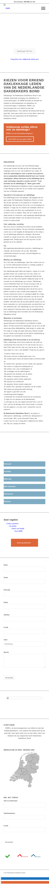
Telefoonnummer (9, 813)
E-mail (6, 627)
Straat (6, 577)
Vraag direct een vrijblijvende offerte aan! (24, 59)
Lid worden (12, 526)
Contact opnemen (12, 523)
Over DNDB (18, 531)
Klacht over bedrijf (18, 528)
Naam (6, 565)
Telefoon (6, 615)
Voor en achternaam (10, 801)
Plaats (6, 602)
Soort (5, 640)
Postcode (7, 590)
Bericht (6, 652)
